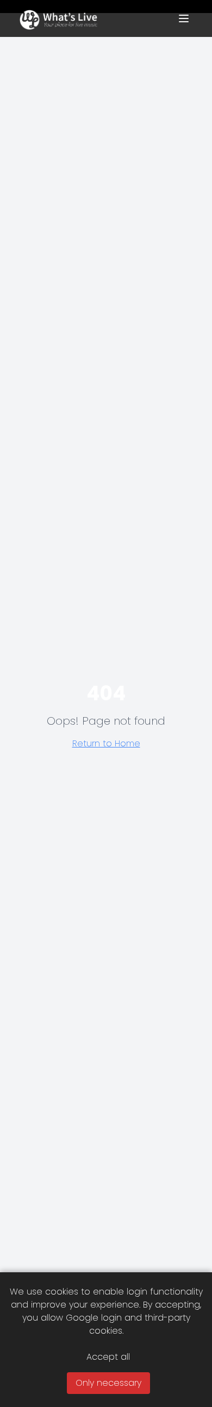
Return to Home (106, 743)
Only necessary (108, 1383)
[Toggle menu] (184, 18)
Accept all (108, 1357)
